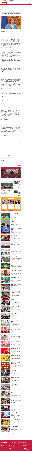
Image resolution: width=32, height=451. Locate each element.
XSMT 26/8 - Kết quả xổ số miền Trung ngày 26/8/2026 (15, 434)
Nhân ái (19, 4)
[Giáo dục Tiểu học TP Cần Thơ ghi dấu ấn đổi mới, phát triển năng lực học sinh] (5, 252)
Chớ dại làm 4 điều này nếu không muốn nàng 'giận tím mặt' (16, 334)
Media (25, 4)
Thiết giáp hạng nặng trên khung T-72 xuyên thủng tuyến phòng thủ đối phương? (7, 190)
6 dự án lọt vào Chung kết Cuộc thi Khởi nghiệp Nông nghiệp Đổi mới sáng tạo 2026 (16, 229)
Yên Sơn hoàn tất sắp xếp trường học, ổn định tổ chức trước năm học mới (15, 327)
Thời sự (6, 4)
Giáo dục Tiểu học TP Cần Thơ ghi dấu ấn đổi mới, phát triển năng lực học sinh (16, 249)
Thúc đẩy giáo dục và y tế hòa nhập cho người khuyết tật (16, 256)
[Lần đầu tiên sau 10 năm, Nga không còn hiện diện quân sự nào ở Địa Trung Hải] (18, 171)
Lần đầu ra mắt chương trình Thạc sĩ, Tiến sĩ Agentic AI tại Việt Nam (15, 448)
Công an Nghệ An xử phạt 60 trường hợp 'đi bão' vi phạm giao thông (15, 377)
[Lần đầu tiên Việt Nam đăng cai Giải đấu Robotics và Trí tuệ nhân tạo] (5, 287)
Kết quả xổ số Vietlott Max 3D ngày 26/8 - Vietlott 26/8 (15, 356)
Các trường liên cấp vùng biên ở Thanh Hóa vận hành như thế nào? (16, 263)
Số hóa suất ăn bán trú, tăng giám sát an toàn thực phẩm (15, 398)
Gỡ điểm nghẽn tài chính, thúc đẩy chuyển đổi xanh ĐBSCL (15, 384)
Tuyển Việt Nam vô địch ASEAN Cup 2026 (15, 214)
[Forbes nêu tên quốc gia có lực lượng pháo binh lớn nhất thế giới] (16, 191)
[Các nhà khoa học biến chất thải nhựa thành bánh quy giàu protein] (10, 171)
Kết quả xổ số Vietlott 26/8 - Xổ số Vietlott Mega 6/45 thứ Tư (15, 349)
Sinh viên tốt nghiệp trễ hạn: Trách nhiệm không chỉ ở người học (15, 427)
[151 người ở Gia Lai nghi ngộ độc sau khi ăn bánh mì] (17, 204)
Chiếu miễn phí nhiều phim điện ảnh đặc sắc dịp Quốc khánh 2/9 (16, 235)
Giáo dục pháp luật (9, 4)
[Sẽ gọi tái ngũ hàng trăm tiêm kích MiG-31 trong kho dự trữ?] (16, 182)
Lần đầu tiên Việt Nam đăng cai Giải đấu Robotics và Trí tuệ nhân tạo (16, 285)
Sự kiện (3, 7)
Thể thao (30, 4)
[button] (20, 204)
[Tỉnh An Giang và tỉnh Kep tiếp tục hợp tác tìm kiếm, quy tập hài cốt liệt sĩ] (5, 280)
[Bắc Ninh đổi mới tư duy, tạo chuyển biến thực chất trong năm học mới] (5, 245)
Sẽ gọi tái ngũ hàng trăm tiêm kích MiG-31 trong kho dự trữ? (19, 183)
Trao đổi (14, 4)
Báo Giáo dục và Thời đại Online (4, 2)
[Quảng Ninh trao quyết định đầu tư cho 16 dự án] (5, 273)
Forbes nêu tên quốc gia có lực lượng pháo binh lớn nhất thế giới (19, 193)
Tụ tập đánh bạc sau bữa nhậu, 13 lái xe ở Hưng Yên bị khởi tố (16, 370)
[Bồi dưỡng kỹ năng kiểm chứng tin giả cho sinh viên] (5, 223)
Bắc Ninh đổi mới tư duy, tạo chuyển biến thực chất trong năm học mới (15, 242)
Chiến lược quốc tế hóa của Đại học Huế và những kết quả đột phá (15, 299)
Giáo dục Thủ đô (30, 3)
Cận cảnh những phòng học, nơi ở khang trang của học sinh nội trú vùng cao (15, 392)
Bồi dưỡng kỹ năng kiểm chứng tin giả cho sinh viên (15, 221)
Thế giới (21, 4)
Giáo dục (4, 4)
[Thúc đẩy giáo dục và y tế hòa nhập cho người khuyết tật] (5, 259)
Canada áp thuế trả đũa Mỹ (10, 210)
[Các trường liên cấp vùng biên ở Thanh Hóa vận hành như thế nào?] (5, 266)
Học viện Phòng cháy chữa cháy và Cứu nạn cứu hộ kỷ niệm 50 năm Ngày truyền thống (16, 342)
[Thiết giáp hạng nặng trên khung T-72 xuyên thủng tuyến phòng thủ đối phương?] (7, 185)
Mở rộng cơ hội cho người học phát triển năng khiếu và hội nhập (15, 441)
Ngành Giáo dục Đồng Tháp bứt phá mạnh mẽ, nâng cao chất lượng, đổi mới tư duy (16, 406)
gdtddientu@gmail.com (17, 0)
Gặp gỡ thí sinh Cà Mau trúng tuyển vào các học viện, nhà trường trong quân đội (15, 292)
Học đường (17, 4)
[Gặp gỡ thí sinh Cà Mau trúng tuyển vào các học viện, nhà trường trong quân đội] (5, 294)
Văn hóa (27, 4)
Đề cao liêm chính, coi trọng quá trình (15, 419)
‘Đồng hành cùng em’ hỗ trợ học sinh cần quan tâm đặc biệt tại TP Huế (15, 306)
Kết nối (12, 4)
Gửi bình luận (19, 165)
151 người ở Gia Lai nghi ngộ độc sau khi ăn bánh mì (17, 210)
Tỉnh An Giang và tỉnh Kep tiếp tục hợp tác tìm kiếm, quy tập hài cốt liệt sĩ (16, 278)
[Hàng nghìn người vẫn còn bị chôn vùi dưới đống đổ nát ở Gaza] (4, 204)
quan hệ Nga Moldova (7, 155)
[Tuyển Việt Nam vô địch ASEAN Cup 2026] (5, 216)
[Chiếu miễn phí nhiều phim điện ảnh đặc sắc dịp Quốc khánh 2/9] (5, 238)
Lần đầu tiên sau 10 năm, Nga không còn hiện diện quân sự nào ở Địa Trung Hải (18, 176)
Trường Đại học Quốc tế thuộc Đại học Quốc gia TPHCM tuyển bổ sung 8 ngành (16, 321)
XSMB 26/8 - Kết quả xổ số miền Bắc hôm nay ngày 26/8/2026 (15, 363)
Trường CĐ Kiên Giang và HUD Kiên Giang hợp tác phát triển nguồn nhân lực (15, 413)
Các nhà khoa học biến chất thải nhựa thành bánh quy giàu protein (9, 176)
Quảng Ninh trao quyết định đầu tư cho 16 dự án (16, 270)
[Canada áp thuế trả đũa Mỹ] (11, 204)
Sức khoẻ (24, 4)
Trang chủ (1, 4)
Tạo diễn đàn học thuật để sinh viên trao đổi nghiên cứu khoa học (15, 313)
